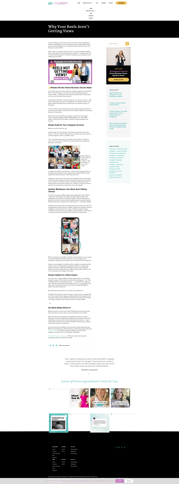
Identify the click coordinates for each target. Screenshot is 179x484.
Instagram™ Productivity (116, 164)
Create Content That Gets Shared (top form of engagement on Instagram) (118, 114)
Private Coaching (56, 453)
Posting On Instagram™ (116, 175)
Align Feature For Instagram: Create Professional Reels (115, 94)
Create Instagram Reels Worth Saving (117, 104)
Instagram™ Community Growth (118, 149)
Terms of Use (74, 453)
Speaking (91, 15)
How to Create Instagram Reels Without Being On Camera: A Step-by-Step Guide (118, 126)
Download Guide (118, 79)
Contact (91, 18)
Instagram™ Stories (114, 169)
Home (91, 8)
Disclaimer (73, 451)
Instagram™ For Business (116, 158)
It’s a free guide (53, 330)
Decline (129, 481)
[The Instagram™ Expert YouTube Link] (119, 447)
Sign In (63, 451)
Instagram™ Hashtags (115, 160)
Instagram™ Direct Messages (117, 153)
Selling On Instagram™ (115, 177)
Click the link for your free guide (58, 336)
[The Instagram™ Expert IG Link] (122, 447)
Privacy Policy (74, 449)
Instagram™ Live (113, 162)
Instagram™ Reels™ (114, 167)
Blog (91, 13)
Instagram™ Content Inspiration (118, 151)
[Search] (127, 43)
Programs (54, 451)
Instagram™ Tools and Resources (115, 172)
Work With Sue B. (90, 10)
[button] (50, 345)
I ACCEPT (119, 481)
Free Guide (121, 3)
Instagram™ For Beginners (116, 155)
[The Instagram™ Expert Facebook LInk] (116, 447)
